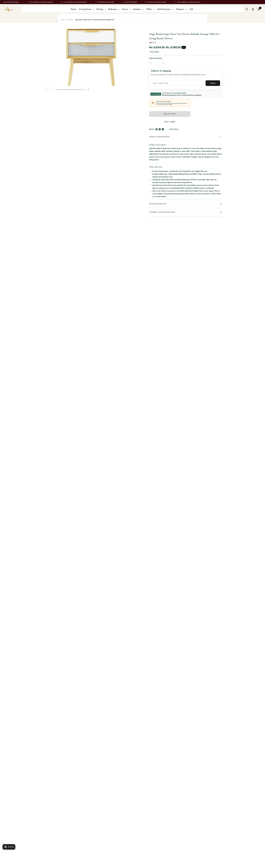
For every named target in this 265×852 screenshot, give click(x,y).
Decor (125, 9)
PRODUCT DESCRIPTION (159, 137)
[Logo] (11, 9)
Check (212, 83)
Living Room (85, 9)
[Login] (253, 9)
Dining (99, 9)
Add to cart (170, 114)
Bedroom (112, 9)
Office (149, 9)
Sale (191, 9)
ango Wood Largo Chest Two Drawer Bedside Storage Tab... (95, 19)
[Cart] (259, 9)
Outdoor (137, 9)
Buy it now (169, 122)
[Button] (247, 9)
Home (73, 9)
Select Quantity (155, 58)
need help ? (174, 129)
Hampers (180, 9)
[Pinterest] (163, 129)
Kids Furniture (164, 9)
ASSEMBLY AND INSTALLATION (162, 212)
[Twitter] (160, 129)
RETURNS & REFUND (157, 204)
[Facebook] (157, 129)
